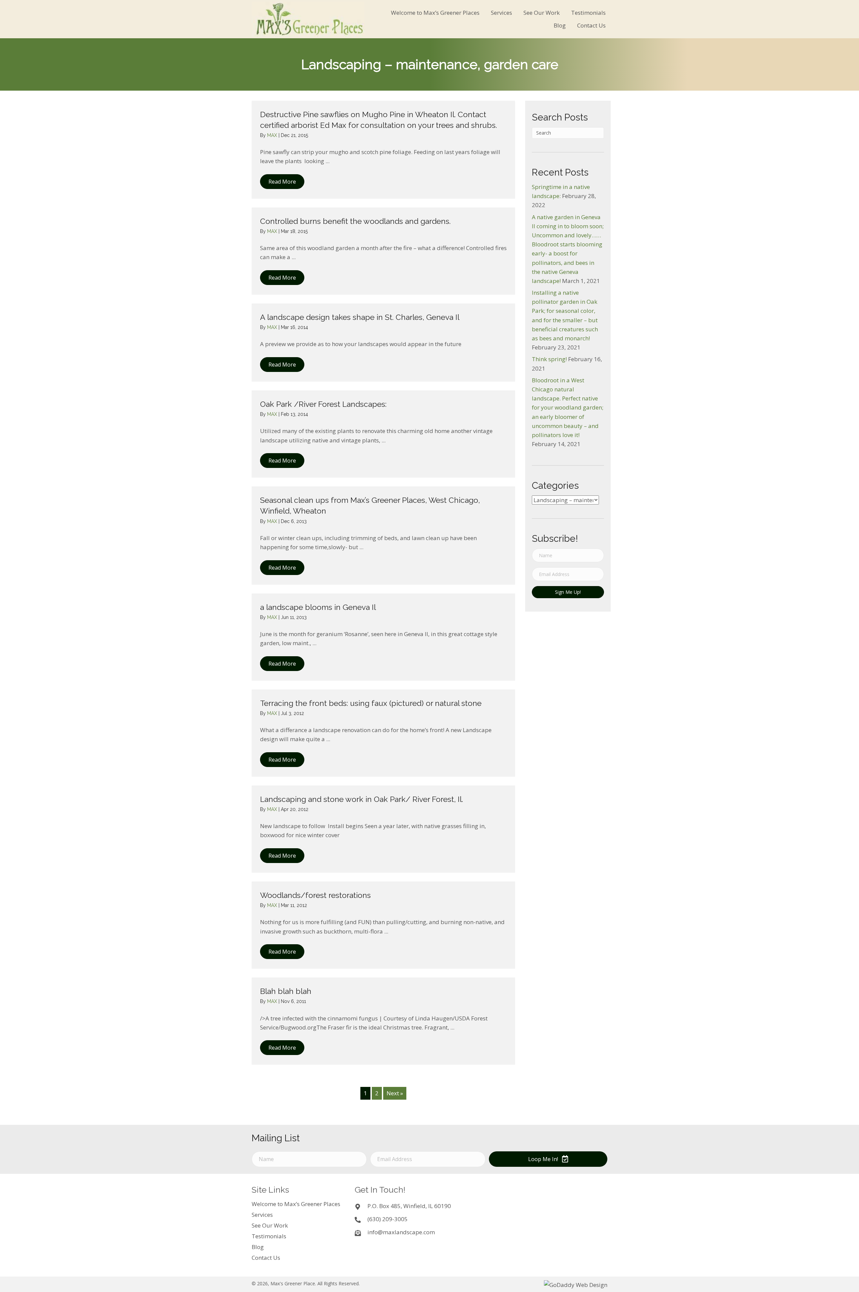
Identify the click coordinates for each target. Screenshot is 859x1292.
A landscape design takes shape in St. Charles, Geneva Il (359, 317)
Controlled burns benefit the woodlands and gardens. (355, 221)
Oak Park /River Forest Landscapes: (323, 404)
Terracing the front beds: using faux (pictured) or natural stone (371, 703)
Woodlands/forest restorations (315, 895)
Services (262, 1214)
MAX (273, 135)
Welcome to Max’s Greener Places (296, 1204)
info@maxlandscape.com (401, 1232)
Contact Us (266, 1257)
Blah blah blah (285, 991)
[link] (435, 12)
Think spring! (549, 359)
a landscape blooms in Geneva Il (318, 607)
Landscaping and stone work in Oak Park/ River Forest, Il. (361, 799)
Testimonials (269, 1236)
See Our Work (270, 1225)
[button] (282, 181)
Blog (258, 1247)
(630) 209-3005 (387, 1219)
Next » (395, 1093)
